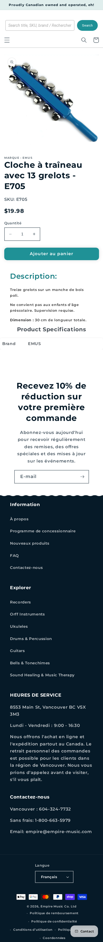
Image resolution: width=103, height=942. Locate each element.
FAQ (14, 555)
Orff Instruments (27, 614)
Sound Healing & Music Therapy (42, 675)
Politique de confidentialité (54, 921)
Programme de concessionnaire (43, 531)
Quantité (13, 223)
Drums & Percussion (31, 638)
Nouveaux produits (29, 543)
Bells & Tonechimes (30, 663)
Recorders (20, 602)
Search (87, 25)
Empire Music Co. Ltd (58, 906)
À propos (19, 519)
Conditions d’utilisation (32, 929)
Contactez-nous (26, 567)
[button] (7, 40)
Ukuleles (19, 626)
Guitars (17, 650)
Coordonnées (54, 938)
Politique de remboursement (54, 913)
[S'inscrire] (82, 477)
